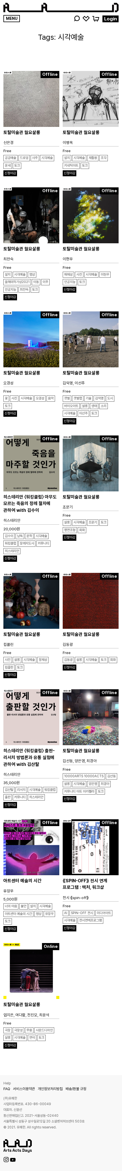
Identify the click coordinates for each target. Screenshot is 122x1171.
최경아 (105, 784)
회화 (82, 530)
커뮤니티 (43, 543)
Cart (95, 18)
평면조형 (69, 530)
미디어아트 (104, 913)
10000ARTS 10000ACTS (84, 776)
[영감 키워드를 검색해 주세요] (76, 18)
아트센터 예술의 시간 (22, 880)
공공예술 (10, 158)
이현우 (105, 274)
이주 (45, 282)
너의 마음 (11, 906)
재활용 (93, 158)
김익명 (99, 398)
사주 (35, 158)
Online (51, 946)
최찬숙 (24, 290)
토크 (17, 165)
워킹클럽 (10, 543)
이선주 (83, 413)
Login (110, 18)
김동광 (68, 660)
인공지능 (10, 290)
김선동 (111, 776)
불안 (23, 906)
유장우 (49, 914)
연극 (32, 1038)
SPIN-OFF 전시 (82, 913)
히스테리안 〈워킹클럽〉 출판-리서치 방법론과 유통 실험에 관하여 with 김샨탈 (29, 757)
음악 (51, 398)
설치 (67, 158)
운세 (7, 165)
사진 (79, 274)
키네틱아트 (71, 165)
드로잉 (24, 158)
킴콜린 (9, 667)
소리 (103, 406)
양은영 (93, 784)
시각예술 (47, 158)
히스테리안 (12, 551)
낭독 (20, 536)
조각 (103, 158)
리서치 (21, 790)
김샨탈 (9, 790)
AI (65, 913)
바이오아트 (71, 406)
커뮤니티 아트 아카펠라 (79, 791)
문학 (29, 536)
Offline (50, 74)
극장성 (18, 1030)
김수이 (9, 536)
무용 (29, 1030)
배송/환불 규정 (76, 1089)
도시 (110, 398)
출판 (7, 797)
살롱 (85, 406)
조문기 (93, 522)
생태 (94, 406)
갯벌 (67, 398)
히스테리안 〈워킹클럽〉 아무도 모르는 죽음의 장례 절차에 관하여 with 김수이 (30, 503)
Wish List (86, 18)
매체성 (68, 274)
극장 (7, 1030)
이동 (36, 282)
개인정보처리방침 (50, 1089)
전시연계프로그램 (90, 920)
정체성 (43, 660)
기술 (88, 398)
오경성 (40, 398)
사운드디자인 (44, 1030)
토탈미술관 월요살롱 (21, 132)
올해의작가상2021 (17, 282)
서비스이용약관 (24, 1089)
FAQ (6, 1089)
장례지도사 (27, 543)
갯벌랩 (77, 398)
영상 (32, 274)
